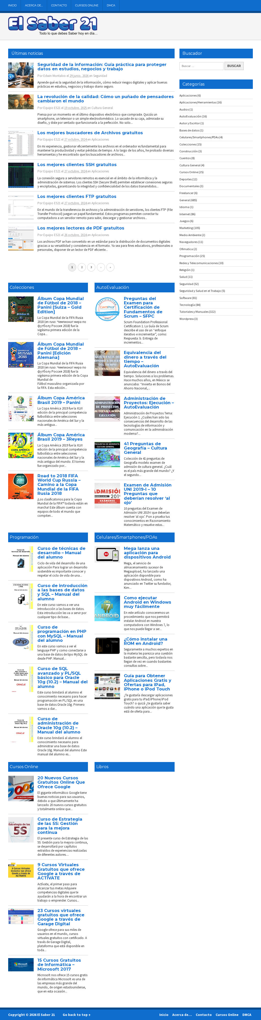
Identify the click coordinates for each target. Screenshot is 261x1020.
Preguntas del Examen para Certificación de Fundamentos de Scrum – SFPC (143, 307)
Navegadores (188, 242)
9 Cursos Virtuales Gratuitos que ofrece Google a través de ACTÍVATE (61, 871)
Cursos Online (86, 5)
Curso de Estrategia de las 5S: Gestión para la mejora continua (59, 826)
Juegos (184, 221)
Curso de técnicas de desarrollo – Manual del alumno (61, 553)
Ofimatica (186, 249)
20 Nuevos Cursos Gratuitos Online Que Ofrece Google (61, 782)
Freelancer (186, 193)
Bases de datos (189, 130)
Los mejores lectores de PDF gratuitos (80, 227)
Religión (184, 270)
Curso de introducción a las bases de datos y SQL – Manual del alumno (62, 592)
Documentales (189, 186)
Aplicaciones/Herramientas (197, 102)
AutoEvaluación (112, 287)
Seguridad (100, 76)
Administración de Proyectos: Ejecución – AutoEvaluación (149, 403)
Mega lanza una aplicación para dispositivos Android (147, 553)
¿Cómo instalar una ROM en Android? (145, 641)
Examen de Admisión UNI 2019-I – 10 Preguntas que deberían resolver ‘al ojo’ (148, 493)
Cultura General (102, 108)
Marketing (186, 228)
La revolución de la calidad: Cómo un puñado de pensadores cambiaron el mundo (105, 98)
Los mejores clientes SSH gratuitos (77, 164)
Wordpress (186, 319)
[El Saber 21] (52, 34)
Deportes (185, 179)
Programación (24, 537)
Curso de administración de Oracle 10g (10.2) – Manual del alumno (58, 725)
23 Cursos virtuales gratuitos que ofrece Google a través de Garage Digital (60, 917)
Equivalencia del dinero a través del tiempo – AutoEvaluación (145, 359)
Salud (183, 277)
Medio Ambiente (190, 235)
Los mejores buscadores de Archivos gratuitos (90, 132)
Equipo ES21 (51, 108)
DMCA (111, 5)
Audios (184, 109)
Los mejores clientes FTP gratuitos (76, 196)
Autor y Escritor (189, 123)
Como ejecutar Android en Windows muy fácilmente (147, 602)
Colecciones (22, 287)
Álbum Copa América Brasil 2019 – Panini (61, 400)
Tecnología (187, 305)
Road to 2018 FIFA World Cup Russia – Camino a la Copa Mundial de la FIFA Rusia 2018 (59, 484)
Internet (184, 214)
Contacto (59, 5)
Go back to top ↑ (76, 1014)
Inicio (12, 5)
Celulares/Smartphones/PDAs (126, 537)
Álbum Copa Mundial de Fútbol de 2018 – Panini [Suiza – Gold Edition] (60, 305)
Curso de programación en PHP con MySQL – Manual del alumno (61, 633)
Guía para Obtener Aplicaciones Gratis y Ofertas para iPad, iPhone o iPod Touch (147, 682)
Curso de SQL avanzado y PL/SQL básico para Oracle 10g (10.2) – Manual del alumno (62, 677)
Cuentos (185, 158)
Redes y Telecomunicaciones (198, 263)
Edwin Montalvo (54, 76)
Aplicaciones (100, 139)
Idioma (184, 207)
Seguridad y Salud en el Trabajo (200, 291)
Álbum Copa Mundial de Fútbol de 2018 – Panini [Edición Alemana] (60, 351)
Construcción (188, 151)
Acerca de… (34, 5)
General (184, 200)
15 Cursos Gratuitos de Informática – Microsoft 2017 (59, 965)
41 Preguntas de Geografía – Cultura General (145, 448)
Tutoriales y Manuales (193, 312)
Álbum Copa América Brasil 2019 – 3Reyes (61, 437)
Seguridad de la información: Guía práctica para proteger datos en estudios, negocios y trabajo (101, 66)
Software (185, 298)
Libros (102, 766)
